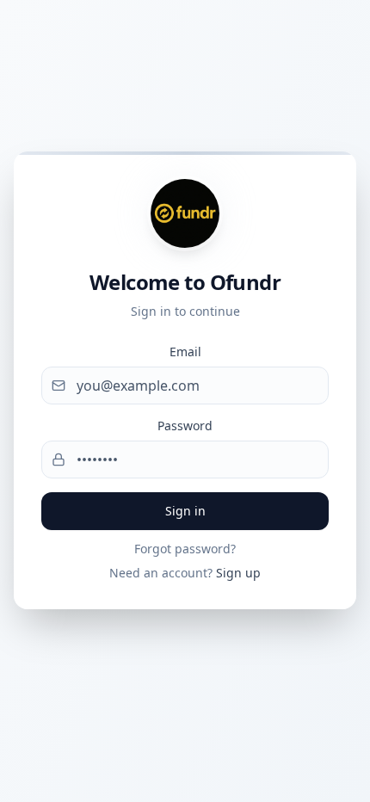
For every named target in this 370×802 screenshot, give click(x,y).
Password (185, 425)
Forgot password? (185, 548)
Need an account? (185, 572)
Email (185, 351)
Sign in (185, 511)
